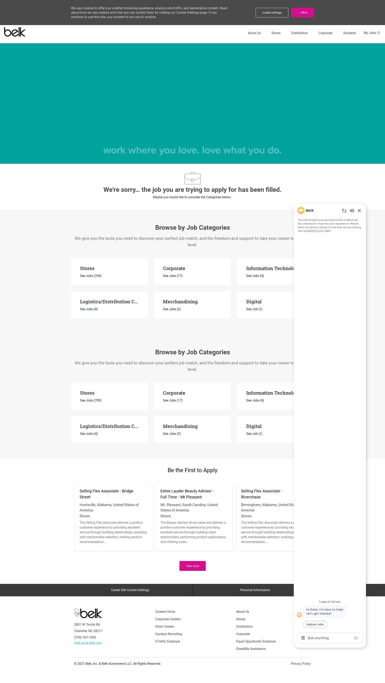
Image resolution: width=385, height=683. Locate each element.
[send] (356, 637)
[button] (272, 12)
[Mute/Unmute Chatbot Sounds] (352, 210)
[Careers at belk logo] (15, 31)
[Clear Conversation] (344, 210)
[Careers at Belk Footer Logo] (88, 613)
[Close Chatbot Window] (359, 210)
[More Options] (303, 637)
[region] (330, 424)
